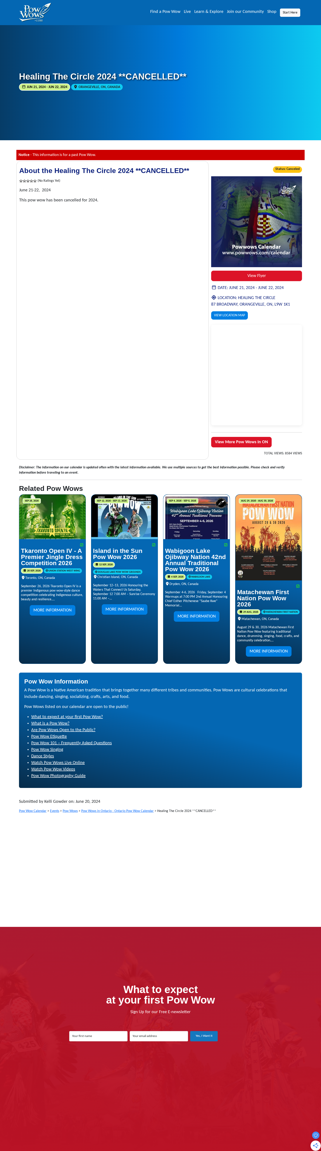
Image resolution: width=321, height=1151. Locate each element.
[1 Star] (21, 181)
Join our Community (245, 12)
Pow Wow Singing (47, 750)
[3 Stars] (28, 181)
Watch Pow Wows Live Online (58, 763)
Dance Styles (42, 756)
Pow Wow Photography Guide (58, 776)
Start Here (290, 12)
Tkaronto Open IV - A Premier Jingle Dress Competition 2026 (52, 556)
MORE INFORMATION (52, 610)
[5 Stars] (35, 181)
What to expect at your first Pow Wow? (67, 717)
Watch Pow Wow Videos (53, 769)
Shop (271, 12)
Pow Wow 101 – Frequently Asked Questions (71, 743)
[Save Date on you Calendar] (81, 545)
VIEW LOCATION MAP (229, 315)
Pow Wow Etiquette (49, 736)
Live (187, 12)
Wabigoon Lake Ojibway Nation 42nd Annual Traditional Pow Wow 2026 (195, 560)
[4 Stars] (31, 181)
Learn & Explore (208, 12)
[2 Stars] (24, 181)
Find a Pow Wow (165, 12)
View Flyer (256, 276)
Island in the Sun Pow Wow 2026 (117, 553)
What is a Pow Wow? (50, 723)
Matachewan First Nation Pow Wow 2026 (263, 598)
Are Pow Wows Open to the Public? (63, 730)
